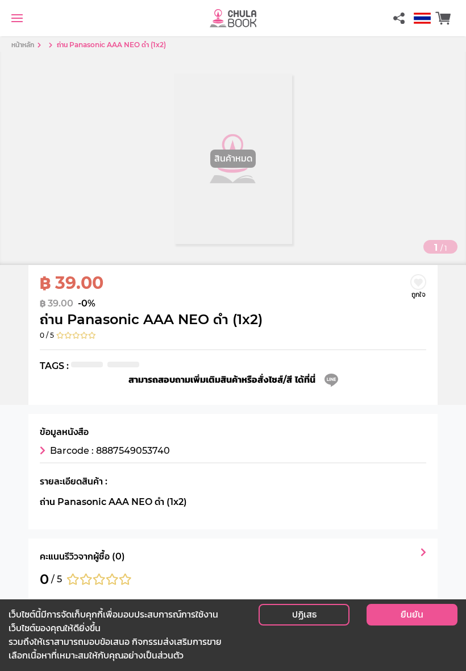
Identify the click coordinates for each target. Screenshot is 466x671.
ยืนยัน (412, 614)
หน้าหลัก (22, 44)
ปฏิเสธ (304, 614)
